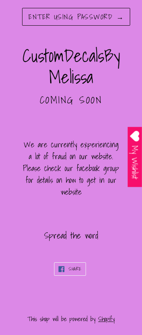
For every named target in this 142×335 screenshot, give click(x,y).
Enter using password (76, 17)
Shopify (106, 319)
